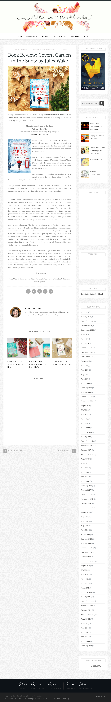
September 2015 (87, 561)
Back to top (101, 696)
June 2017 (84, 468)
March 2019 (85, 383)
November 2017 (87, 446)
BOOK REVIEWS (32, 36)
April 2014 (84, 637)
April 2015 (84, 583)
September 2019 (87, 357)
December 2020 (87, 321)
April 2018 (84, 423)
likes (22, 689)
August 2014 (85, 619)
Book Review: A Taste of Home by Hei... (16, 364)
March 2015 (85, 588)
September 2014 (87, 615)
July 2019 (84, 366)
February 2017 (86, 486)
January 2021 (86, 317)
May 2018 (84, 419)
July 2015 (84, 570)
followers (38, 689)
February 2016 (86, 539)
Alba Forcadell (33, 308)
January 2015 (86, 597)
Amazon (34, 135)
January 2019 (86, 392)
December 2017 (87, 441)
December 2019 (87, 348)
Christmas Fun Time (37, 49)
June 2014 (84, 628)
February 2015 (86, 592)
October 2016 (86, 503)
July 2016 (84, 517)
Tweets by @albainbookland (92, 294)
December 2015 (87, 548)
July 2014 (84, 623)
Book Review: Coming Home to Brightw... (37, 364)
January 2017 (86, 490)
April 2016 (84, 530)
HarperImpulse (51, 49)
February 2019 (86, 388)
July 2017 (84, 463)
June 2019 (84, 370)
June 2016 (84, 521)
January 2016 (86, 543)
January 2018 (86, 437)
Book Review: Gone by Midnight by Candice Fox (97, 150)
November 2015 (87, 552)
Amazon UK (43, 135)
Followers (55, 689)
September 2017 (87, 454)
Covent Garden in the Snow (56, 115)
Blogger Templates (34, 696)
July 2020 (84, 334)
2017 (15, 49)
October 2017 (86, 450)
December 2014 (87, 601)
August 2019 (85, 361)
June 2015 (84, 575)
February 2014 (86, 646)
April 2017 (84, 477)
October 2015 (86, 557)
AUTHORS (46, 36)
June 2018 (84, 414)
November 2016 (87, 499)
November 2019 (87, 352)
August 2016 (85, 512)
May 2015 (84, 579)
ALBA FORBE (40, 699)
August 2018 (85, 406)
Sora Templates (19, 696)
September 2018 (87, 401)
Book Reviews (23, 49)
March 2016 (85, 535)
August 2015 (85, 566)
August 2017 (85, 459)
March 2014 (85, 641)
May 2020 (84, 339)
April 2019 (84, 379)
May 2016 (84, 526)
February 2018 (86, 432)
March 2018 (85, 428)
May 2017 (84, 472)
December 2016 (87, 494)
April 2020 (85, 343)
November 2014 (87, 606)
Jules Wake (63, 49)
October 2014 (86, 610)
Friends (70, 689)
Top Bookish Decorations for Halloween (96, 127)
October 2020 (86, 326)
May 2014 (84, 632)
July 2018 (84, 410)
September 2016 (87, 508)
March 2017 (85, 481)
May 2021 (84, 312)
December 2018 (87, 397)
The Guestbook (96, 160)
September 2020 (87, 330)
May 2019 (84, 374)
